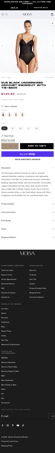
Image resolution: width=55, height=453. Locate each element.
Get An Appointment (8, 279)
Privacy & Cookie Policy (37, 288)
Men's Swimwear (7, 380)
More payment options (27, 159)
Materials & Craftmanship (10, 344)
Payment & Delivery (8, 293)
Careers (32, 284)
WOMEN (4, 358)
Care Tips (32, 279)
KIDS (3, 389)
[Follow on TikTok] (23, 425)
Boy (2, 398)
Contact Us (5, 297)
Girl (2, 394)
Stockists (4, 318)
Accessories (5, 403)
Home (3, 78)
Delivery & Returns (8, 284)
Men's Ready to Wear (8, 385)
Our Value (4, 309)
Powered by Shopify (21, 437)
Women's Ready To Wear (10, 371)
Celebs (3, 336)
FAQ (2, 288)
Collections (5, 322)
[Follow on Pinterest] (13, 425)
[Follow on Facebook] (2, 425)
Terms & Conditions (36, 297)
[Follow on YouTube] (18, 425)
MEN (3, 376)
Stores (3, 313)
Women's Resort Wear (9, 367)
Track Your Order (7, 270)
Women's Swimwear (8, 362)
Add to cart (37, 146)
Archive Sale (41, 7)
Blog (3, 327)
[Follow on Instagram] (7, 425)
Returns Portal (6, 275)
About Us (32, 270)
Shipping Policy (35, 293)
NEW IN (14, 7)
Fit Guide (32, 275)
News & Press (6, 331)
